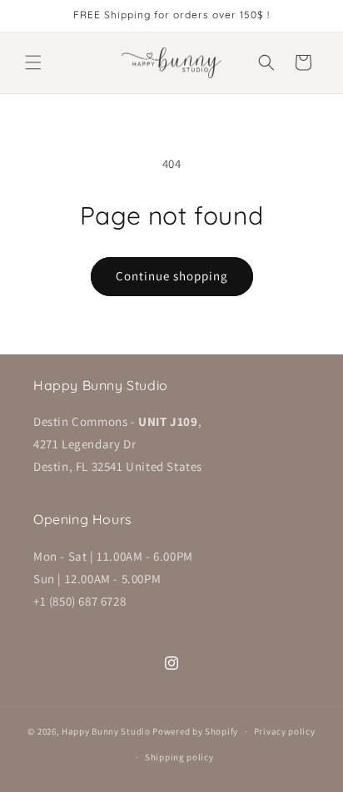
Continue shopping (172, 276)
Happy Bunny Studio (106, 731)
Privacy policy (285, 731)
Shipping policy (179, 757)
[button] (33, 62)
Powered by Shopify (195, 731)
